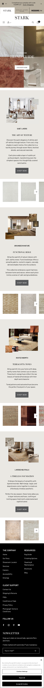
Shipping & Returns (10, 593)
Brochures (28, 569)
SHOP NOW (22, 171)
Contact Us (7, 589)
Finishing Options (30, 558)
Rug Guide (28, 554)
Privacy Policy (8, 605)
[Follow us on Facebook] (3, 625)
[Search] (32, 22)
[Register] (35, 650)
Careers (5, 570)
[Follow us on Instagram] (8, 625)
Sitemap (6, 578)
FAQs (5, 597)
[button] (7, 10)
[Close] (41, 659)
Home (5, 554)
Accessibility (7, 574)
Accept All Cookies (22, 684)
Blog (26, 573)
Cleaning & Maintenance (29, 563)
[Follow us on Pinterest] (13, 625)
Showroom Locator (10, 562)
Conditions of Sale (9, 601)
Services (6, 566)
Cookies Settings (22, 671)
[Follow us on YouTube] (18, 625)
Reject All (22, 677)
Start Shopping (28, 5)
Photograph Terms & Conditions (10, 610)
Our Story (6, 558)
